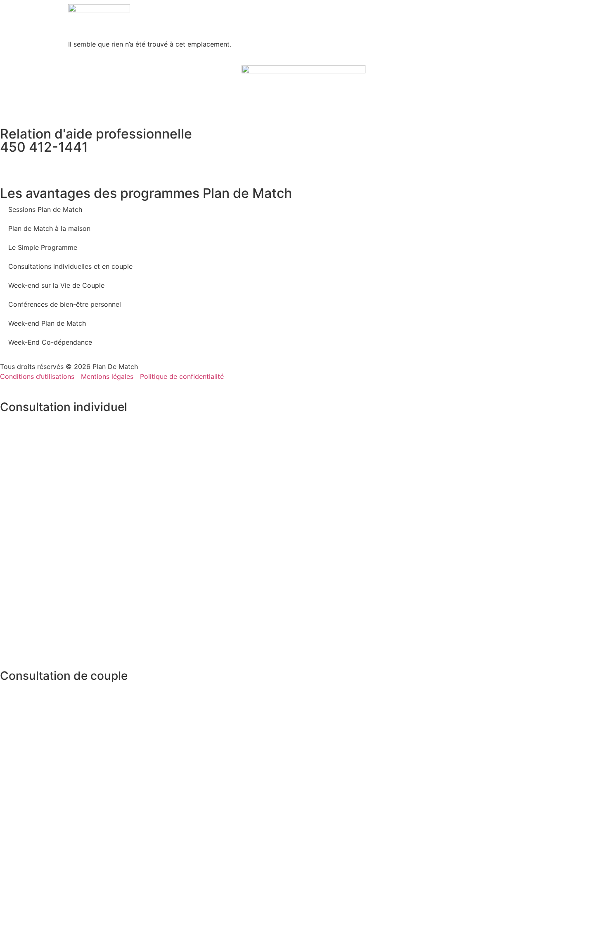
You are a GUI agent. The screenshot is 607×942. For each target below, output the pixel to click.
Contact (480, 20)
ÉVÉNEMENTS (350, 20)
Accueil (252, 20)
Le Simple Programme (42, 247)
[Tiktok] (78, 164)
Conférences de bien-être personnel (64, 304)
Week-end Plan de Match (47, 323)
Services (311, 20)
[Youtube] (55, 164)
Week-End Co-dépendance (50, 342)
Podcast (384, 20)
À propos (281, 20)
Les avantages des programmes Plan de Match (146, 193)
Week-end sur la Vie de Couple (56, 285)
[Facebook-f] (10, 164)
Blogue (411, 20)
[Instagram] (33, 164)
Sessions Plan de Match (45, 209)
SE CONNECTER (516, 20)
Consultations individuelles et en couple (70, 266)
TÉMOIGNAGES (445, 20)
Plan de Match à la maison (49, 228)
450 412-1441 (44, 147)
